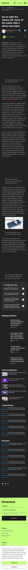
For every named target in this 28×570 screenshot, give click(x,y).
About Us (4, 545)
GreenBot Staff (12, 30)
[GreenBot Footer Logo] (9, 501)
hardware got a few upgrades (10, 99)
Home (3, 7)
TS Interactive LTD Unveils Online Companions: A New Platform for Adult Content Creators (11, 300)
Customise (14, 567)
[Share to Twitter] (22, 30)
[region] (14, 558)
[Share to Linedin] (25, 30)
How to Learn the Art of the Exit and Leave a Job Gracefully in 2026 (12, 294)
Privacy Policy (21, 513)
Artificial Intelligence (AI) (7, 530)
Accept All (14, 562)
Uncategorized (10, 7)
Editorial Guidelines (6, 535)
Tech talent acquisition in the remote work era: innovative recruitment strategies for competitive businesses (12, 306)
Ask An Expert (5, 533)
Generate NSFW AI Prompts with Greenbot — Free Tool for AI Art (11, 288)
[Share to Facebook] (19, 30)
